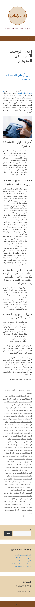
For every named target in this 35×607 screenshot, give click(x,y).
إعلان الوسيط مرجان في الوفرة (14, 493)
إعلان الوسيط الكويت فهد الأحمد (19, 396)
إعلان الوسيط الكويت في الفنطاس (20, 422)
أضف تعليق (26, 516)
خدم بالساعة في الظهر (23, 560)
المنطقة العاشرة (24, 390)
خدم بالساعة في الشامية (23, 566)
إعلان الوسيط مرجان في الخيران (21, 464)
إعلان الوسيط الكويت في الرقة (16, 407)
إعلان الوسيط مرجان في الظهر (15, 473)
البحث (29, 529)
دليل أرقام (14, 390)
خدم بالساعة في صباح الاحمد (21, 563)
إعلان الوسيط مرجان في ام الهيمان (20, 496)
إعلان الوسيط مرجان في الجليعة (15, 462)
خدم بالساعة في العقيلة (23, 558)
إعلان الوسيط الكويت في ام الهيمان (15, 436)
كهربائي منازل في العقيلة (23, 555)
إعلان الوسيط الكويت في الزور (22, 410)
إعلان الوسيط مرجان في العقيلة (21, 476)
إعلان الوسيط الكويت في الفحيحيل (15, 419)
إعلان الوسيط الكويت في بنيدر (22, 439)
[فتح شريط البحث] (3, 39)
